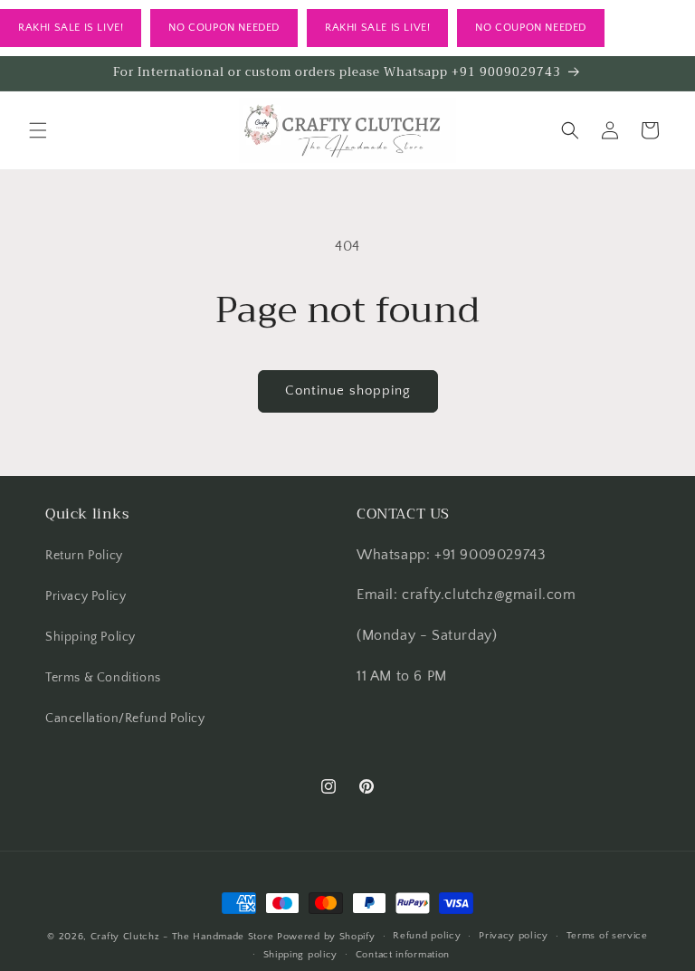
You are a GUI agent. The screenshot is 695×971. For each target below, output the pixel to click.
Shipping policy (300, 954)
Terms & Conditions (103, 678)
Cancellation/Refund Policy (125, 718)
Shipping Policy (90, 637)
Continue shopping (348, 390)
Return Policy (84, 555)
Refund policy (427, 935)
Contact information (403, 954)
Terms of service (607, 935)
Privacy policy (513, 935)
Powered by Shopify (326, 936)
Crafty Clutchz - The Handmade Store (182, 936)
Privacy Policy (85, 596)
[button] (38, 130)
